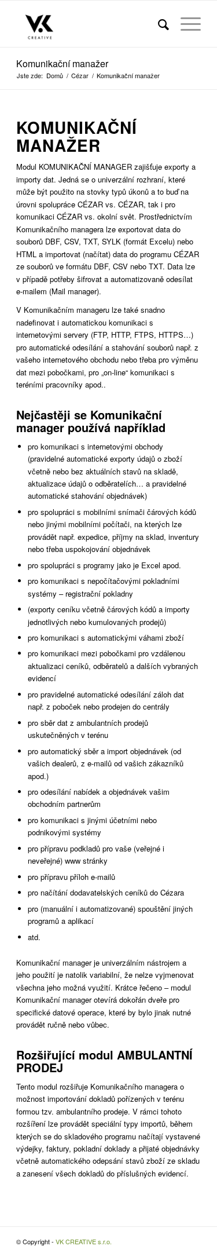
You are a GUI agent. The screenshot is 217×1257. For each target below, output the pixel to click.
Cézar (80, 75)
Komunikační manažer (62, 63)
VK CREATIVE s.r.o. (84, 1241)
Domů (54, 75)
